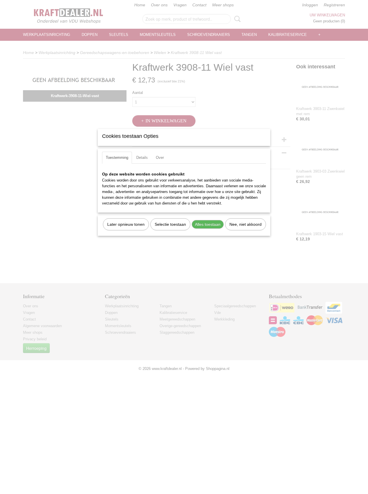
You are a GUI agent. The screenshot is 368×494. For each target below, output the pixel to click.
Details (142, 157)
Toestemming (117, 157)
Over (160, 157)
